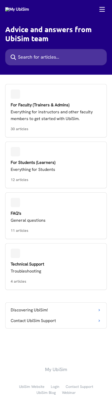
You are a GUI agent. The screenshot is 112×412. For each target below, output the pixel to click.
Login (55, 386)
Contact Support (79, 386)
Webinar (69, 392)
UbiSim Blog (46, 392)
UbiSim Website (32, 386)
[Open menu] (102, 9)
